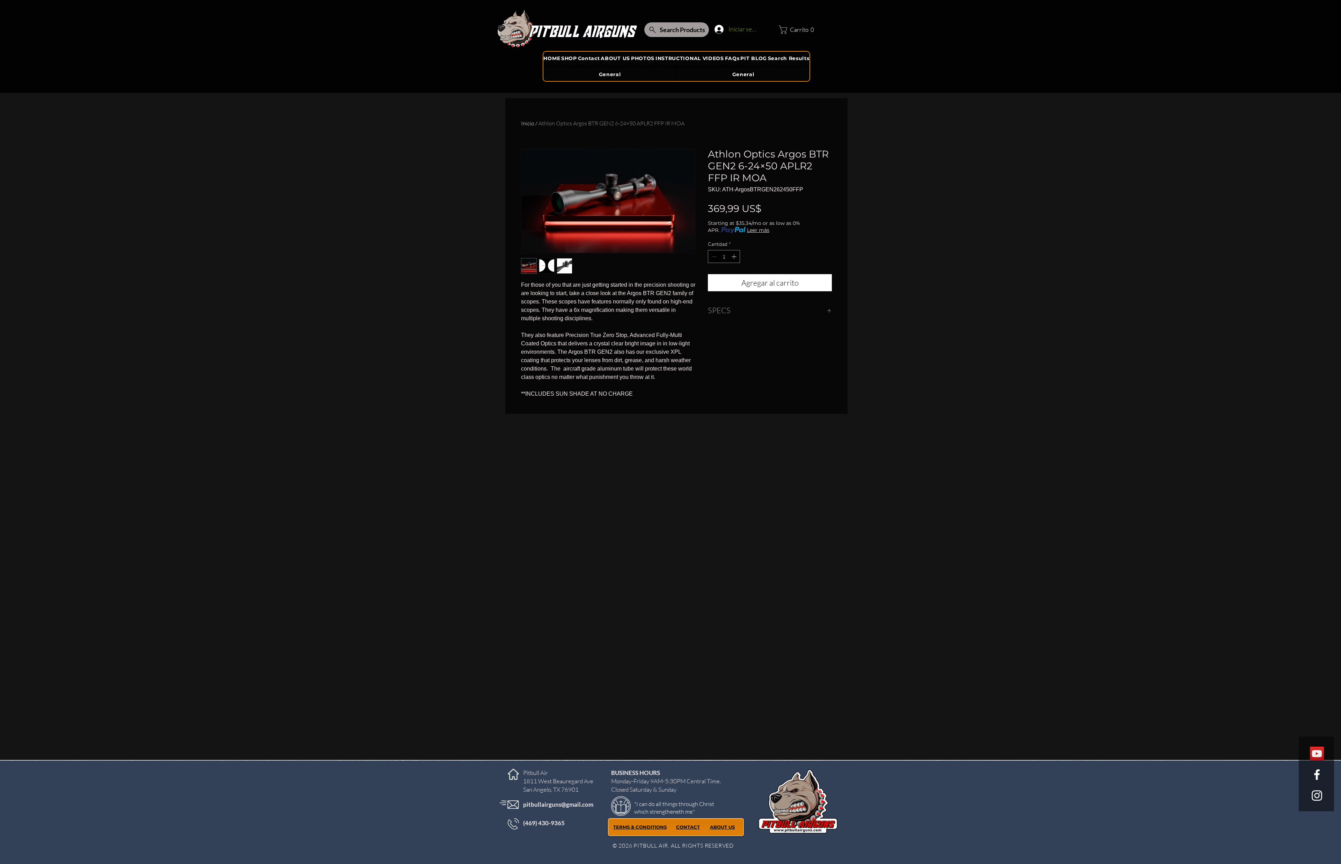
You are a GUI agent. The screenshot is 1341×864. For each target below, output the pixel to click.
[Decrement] (713, 256)
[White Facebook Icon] (1317, 775)
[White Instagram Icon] (1317, 796)
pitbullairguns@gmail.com (558, 804)
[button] (795, 29)
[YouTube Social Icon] (1317, 754)
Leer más (758, 230)
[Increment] (734, 256)
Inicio (527, 123)
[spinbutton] (724, 256)
